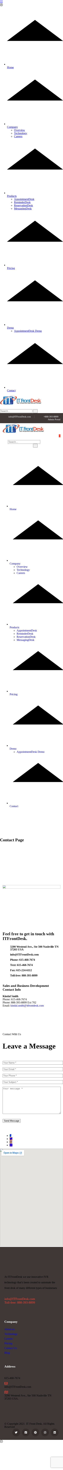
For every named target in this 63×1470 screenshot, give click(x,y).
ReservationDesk (23, 205)
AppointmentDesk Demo (28, 330)
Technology (20, 133)
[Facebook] (10, 1135)
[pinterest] (11, 1145)
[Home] (23, 432)
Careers (18, 136)
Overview (19, 130)
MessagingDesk (23, 208)
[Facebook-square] (26, 1432)
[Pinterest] (35, 1432)
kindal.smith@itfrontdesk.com (27, 1005)
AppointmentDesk (24, 199)
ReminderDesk (22, 202)
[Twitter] (11, 1138)
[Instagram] (11, 1141)
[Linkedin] (55, 1432)
